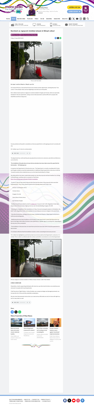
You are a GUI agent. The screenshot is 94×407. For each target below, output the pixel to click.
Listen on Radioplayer (41, 25)
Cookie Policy (46, 401)
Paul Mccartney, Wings (43, 11)
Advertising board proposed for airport (29, 329)
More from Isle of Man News (29, 35)
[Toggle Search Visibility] (88, 19)
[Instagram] (81, 19)
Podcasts (30, 18)
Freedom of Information (32, 401)
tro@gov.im (33, 204)
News (13, 18)
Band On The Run (54, 11)
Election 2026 (21, 18)
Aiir (20, 403)
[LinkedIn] (84, 19)
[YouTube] (77, 19)
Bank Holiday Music (42, 7)
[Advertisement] (36, 369)
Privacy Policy (45, 399)
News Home (16, 35)
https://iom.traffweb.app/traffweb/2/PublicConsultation (24, 179)
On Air (42, 18)
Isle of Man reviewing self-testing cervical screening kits (42, 330)
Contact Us (35, 399)
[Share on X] (58, 38)
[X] (73, 19)
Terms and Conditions (16, 401)
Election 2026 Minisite (15, 399)
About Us (65, 18)
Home (8, 18)
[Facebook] (70, 19)
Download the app (56, 25)
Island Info (57, 18)
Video (36, 18)
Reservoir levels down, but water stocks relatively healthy (15, 331)
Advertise (49, 18)
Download (40, 12)
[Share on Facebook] (56, 38)
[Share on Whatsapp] (60, 38)
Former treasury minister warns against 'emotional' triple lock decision (54, 331)
